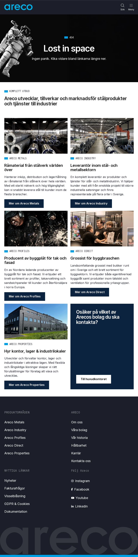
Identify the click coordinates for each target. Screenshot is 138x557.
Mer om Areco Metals (24, 203)
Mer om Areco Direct (90, 292)
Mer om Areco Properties (27, 385)
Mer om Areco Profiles (25, 296)
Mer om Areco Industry (91, 203)
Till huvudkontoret (94, 379)
